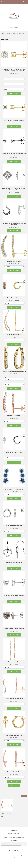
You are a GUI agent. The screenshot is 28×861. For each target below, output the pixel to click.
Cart (26, 1)
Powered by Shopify (18, 855)
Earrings (8, 33)
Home (2, 33)
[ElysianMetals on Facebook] (12, 851)
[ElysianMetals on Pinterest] (15, 851)
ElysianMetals (10, 855)
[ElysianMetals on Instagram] (17, 851)
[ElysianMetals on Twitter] (10, 851)
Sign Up (24, 844)
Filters (24, 795)
